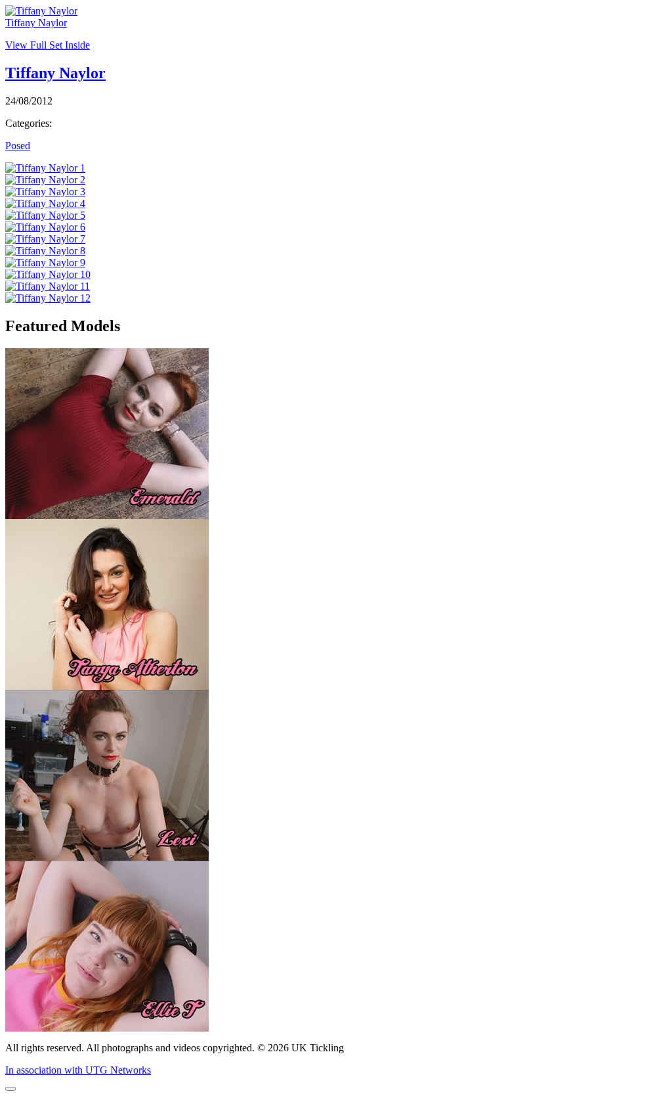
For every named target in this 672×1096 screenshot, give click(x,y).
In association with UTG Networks (78, 1070)
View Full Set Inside (47, 45)
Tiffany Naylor (36, 22)
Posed (17, 145)
